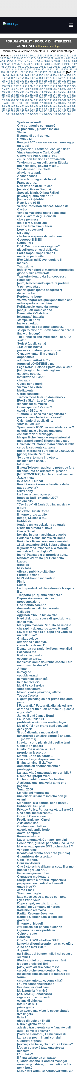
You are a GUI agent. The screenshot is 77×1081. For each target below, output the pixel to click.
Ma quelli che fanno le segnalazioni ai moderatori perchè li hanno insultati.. (43, 439)
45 (72, 58)
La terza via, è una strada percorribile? (44, 772)
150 (31, 75)
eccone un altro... (29, 658)
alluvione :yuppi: (29, 172)
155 (55, 75)
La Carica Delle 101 (30, 719)
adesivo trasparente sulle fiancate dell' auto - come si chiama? (44, 1029)
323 (17, 105)
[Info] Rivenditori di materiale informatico (46, 269)
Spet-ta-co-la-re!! (29, 122)
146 (13, 75)
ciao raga (23, 380)
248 (41, 92)
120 (42, 69)
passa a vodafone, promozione (39, 350)
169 (45, 78)
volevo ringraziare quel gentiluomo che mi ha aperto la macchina (44, 301)
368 (8, 114)
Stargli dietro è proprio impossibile (41, 880)
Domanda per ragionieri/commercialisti (44, 648)
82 (42, 64)
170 (50, 78)
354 (13, 111)
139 (54, 72)
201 (45, 83)
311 (36, 103)
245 (27, 92)
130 (12, 72)
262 (31, 94)
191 (74, 80)
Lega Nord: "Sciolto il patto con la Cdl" (44, 367)
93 (2, 66)
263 (36, 94)
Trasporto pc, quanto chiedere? (39, 595)
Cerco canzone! (28, 393)
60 (45, 61)
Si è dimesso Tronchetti (33, 169)
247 (36, 92)
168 (41, 78)
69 (75, 61)
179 (17, 80)
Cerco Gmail (26, 531)
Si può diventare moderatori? (37, 732)
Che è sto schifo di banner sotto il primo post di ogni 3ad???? (45, 868)
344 (41, 108)
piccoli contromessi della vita (37, 249)
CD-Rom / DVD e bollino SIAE (38, 940)
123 (56, 69)
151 (36, 75)
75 (18, 64)
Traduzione (25, 266)
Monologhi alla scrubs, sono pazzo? (42, 802)
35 (38, 58)
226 (13, 89)
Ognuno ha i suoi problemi (36, 930)
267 (55, 94)
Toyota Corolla (27, 695)
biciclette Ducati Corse (33, 511)
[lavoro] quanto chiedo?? (35, 196)
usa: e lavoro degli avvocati (36, 216)
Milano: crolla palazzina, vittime (39, 692)
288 (3, 100)
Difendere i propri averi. (33, 776)
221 (64, 86)
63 (55, 61)
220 (59, 86)
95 (9, 66)
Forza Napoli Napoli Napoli (36, 253)
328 (41, 105)
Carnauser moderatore (33, 876)
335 (74, 105)
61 (48, 61)
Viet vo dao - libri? (30, 387)
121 (47, 69)
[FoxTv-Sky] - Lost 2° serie (35, 400)
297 (45, 100)
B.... (19, 591)
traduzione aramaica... (32, 910)
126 (70, 69)
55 (28, 61)
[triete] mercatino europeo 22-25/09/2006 (45, 450)
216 (41, 86)
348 (59, 108)
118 (33, 69)
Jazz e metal (25, 477)
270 (69, 94)
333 (64, 105)
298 (50, 100)
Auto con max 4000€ (31, 947)
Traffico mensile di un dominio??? (41, 397)
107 (60, 66)
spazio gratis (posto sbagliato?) (39, 289)
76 (21, 64)
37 (45, 58)
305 (8, 103)
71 (5, 64)
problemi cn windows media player (41, 722)
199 (36, 83)
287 (74, 97)
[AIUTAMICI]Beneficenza (34, 994)
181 (27, 80)
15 (48, 55)
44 (68, 58)
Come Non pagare (30, 745)
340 (22, 108)
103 (41, 66)
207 (74, 83)
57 (35, 61)
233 (45, 89)
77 (25, 64)
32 (28, 58)
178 (13, 80)
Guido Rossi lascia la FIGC (36, 749)
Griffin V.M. (24, 139)
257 (8, 94)
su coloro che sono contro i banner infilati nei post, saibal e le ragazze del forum (43, 974)
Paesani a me (26, 652)
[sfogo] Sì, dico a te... (32, 517)
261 (27, 94)
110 (74, 66)
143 (74, 72)
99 (23, 66)
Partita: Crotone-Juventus (35, 913)
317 (64, 103)
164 (22, 78)
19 (61, 55)
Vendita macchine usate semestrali (41, 212)
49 (8, 61)
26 (8, 58)
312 (41, 103)
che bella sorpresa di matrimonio (40, 236)
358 (31, 111)
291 (17, 100)
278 (31, 97)
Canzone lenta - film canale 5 (37, 353)
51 (15, 61)
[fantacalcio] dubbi (30, 199)
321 (8, 105)
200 (41, 83)
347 (55, 108)
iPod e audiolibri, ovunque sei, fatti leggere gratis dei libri (41, 962)
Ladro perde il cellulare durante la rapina (45, 588)
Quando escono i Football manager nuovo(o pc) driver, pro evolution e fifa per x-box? (44, 1064)
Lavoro (22, 561)
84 (48, 64)
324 (22, 105)
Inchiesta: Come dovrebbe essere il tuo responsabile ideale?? (45, 663)
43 (65, 58)
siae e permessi (28, 219)
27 (11, 58)
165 (27, 78)
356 (22, 111)
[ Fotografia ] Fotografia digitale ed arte (44, 705)
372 (27, 114)
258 (13, 94)
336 (3, 108)
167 (36, 78)
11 (34, 55)
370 (17, 114)
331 (55, 105)
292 (22, 100)
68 (72, 61)
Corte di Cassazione (31, 816)
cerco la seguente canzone (36, 447)
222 (69, 86)
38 (48, 58)
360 (41, 111)
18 (58, 55)
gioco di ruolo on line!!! (33, 1020)
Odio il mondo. (27, 859)
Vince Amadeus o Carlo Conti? (39, 152)
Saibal (21, 585)
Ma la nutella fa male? (32, 990)
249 (45, 92)
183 (36, 80)
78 (28, 64)
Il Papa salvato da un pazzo (36, 1057)
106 (55, 66)
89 (65, 64)
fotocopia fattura (29, 688)
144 (3, 75)
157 (64, 75)
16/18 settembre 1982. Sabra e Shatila (43, 544)
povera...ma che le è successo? (39, 417)
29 (18, 58)
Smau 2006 (25, 789)
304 (4, 103)
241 (8, 92)
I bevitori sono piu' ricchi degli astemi (43, 742)
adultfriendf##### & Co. (33, 360)
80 (35, 64)
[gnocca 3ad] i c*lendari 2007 (37, 497)
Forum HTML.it (18, 41)
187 (55, 80)
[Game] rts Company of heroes (39, 906)
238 (69, 89)
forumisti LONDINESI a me (35, 363)
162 (13, 78)
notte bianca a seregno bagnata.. (40, 326)
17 (54, 55)
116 (24, 69)
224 (3, 89)
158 (69, 75)
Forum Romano (28, 574)
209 (8, 86)
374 (36, 114)
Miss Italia (24, 568)
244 (22, 92)
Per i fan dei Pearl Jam (33, 987)
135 (35, 72)
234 (50, 89)
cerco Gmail (25, 890)
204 (59, 83)
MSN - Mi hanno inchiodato (36, 578)
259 (17, 94)
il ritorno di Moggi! (30, 923)
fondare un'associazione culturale (41, 524)
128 (3, 72)
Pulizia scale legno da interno (38, 306)
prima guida (25, 1007)
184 (41, 80)
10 (31, 55)
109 (69, 66)
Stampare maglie (29, 893)
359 (36, 111)
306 (13, 103)
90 (68, 64)
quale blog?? (26, 886)
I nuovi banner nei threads (35, 983)
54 (25, 61)
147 (17, 75)
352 (3, 111)
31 (25, 58)
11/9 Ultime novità (29, 346)
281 (45, 97)
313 (45, 103)
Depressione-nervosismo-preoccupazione (35, 600)
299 (55, 100)
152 (41, 75)
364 (59, 111)
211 (17, 86)
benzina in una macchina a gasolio (41, 534)
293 (27, 100)
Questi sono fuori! (30, 383)
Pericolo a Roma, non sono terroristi (42, 541)
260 (22, 94)
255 (74, 92)
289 (8, 100)
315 (55, 103)
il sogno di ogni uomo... (33, 135)
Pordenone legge (29, 296)
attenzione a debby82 (32, 641)
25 (5, 58)
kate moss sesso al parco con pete (41, 896)
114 (15, 69)
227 (17, 89)
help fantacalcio (28, 682)
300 (59, 100)
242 (13, 92)
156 (59, 75)
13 (41, 55)
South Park (25, 243)
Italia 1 (21, 1017)
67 (68, 61)
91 (72, 64)
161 (8, 78)
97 (16, 66)
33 (31, 58)
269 (64, 94)
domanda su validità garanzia (38, 608)
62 (52, 61)
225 (8, 89)
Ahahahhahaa (27, 175)
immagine (24, 672)
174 (69, 78)
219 (55, 86)
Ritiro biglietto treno (31, 1024)
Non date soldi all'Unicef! (35, 186)
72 (8, 64)
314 (50, 103)
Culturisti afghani (29, 1040)
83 (45, 64)
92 (75, 64)
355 (17, 111)
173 (64, 78)
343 (36, 108)
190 (69, 80)
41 (58, 58)
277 (27, 97)
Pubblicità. (24, 521)
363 (55, 111)
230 (31, 89)
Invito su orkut (27, 323)
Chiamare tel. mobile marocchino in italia (45, 444)
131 (17, 72)
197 (27, 83)
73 (11, 64)
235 (55, 89)
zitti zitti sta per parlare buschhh (39, 926)
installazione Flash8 (31, 377)
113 (11, 69)
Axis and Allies (27, 823)
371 (22, 114)
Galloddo (23, 611)
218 (50, 86)
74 (15, 64)
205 (64, 83)
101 (32, 66)
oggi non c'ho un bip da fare (37, 615)
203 (55, 83)
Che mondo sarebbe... (32, 605)
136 (40, 72)
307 (18, 103)
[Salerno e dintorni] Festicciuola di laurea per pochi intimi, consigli (41, 1036)
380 (64, 114)
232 (41, 89)
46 (75, 58)
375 (41, 114)
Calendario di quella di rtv (35, 420)
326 (31, 105)
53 (21, 61)
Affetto (22, 668)
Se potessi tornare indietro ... (37, 457)
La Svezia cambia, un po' (34, 494)
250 (50, 92)
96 (13, 66)
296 (41, 100)
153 (45, 75)
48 (5, 61)
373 (31, 114)
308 (22, 103)
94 (6, 66)
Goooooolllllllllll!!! (29, 239)
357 (27, 111)
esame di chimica (29, 1000)
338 (13, 108)
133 (26, 72)
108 (64, 66)
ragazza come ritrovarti (33, 997)
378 (55, 114)
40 (55, 58)
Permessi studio (28, 836)
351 (74, 108)
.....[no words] (26, 739)
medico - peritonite (30, 256)
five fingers (25, 1014)
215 (36, 86)
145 (8, 75)
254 (69, 92)
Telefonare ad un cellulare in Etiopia (42, 162)
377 (50, 114)
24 (1, 58)
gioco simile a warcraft (33, 273)
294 (31, 100)
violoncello (25, 501)
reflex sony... (26, 491)
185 (45, 80)
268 (59, 94)
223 (74, 86)
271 (74, 94)
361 (45, 111)
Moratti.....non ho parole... (35, 755)
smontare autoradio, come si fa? (40, 980)
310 (32, 103)
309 (27, 103)
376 (45, 114)
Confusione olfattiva (31, 826)
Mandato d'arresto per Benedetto (40, 558)
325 (27, 105)
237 (64, 89)
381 (69, 114)
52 (18, 61)
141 (63, 72)
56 (31, 61)
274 (13, 97)
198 (31, 83)
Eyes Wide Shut (28, 900)
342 (31, 108)
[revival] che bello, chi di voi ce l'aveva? (45, 1044)
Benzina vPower (28, 863)
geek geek (24, 729)
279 (36, 97)
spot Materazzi (27, 675)
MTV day (23, 232)
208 (4, 86)
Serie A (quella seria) (31, 343)
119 (38, 69)
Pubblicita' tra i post (31, 806)
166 (31, 78)
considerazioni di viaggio (35, 434)
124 (61, 69)
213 (27, 86)
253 (64, 92)
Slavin (21, 132)
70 (1, 64)
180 (22, 80)
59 (42, 61)
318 (69, 103)
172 (59, 78)
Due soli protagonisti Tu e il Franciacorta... (36, 181)
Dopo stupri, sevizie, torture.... (38, 903)
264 (41, 94)
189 (64, 80)
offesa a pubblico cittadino (36, 571)
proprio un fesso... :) (31, 752)
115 (20, 69)
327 (36, 105)
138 (49, 72)
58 (38, 61)
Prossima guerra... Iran (33, 873)
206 (69, 83)
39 (52, 58)
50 (11, 61)
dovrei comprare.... (30, 833)
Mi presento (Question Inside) (38, 129)
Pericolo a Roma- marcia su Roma (41, 538)
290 (13, 100)
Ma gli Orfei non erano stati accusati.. (43, 725)
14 (44, 55)
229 (27, 89)
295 (36, 100)
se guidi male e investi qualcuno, (40, 430)
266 (50, 94)
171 (55, 78)
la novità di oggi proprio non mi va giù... (45, 943)
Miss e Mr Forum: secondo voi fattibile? (45, 1071)
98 (19, 66)
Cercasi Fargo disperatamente (38, 759)
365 (64, 111)
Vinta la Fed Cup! (29, 424)
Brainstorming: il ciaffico (34, 762)
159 (74, 75)
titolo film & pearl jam (32, 222)
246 (31, 92)
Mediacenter (26, 390)
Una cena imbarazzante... (35, 812)
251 (55, 92)
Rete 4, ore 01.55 (29, 202)
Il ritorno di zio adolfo (32, 514)
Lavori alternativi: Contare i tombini (42, 839)
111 (2, 69)
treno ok (23, 564)
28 (15, 58)
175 (74, 78)
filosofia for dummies (32, 403)
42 (62, 58)
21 (68, 55)
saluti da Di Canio (29, 410)
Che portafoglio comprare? (36, 125)
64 (58, 61)
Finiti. (21, 581)
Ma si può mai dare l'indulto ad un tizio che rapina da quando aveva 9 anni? (44, 627)
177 (8, 80)
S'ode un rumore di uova (34, 528)
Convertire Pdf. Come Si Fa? (37, 155)
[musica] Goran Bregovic (35, 189)
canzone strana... (29, 373)
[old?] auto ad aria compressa (38, 967)
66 (65, 61)
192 (3, 83)
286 (69, 97)
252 (59, 92)
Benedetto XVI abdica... (33, 313)
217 (45, 86)
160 (3, 78)
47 (1, 61)
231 (36, 89)
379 (59, 114)
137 (45, 72)
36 (42, 58)
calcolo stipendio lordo (33, 829)
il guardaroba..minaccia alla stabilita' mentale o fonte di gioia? (42, 549)
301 (64, 100)
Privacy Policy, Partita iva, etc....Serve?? (45, 809)
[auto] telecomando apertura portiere (43, 283)
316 (59, 103)
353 (8, 111)
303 (74, 100)
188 (59, 80)
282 (50, 97)
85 (52, 64)
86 (55, 64)
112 (6, 69)
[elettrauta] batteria (30, 316)
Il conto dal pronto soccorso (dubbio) (43, 853)
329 (45, 105)
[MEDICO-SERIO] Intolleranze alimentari (45, 474)
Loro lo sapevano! (30, 229)
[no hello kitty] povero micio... (38, 165)
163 (17, 78)
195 (17, 83)
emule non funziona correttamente (41, 159)
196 (22, 83)
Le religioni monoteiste (33, 792)
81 (38, 64)
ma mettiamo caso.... (31, 460)
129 (7, 72)
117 (29, 69)
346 (50, 108)
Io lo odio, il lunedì (30, 481)
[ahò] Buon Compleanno (34, 310)
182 (31, 80)
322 (13, 105)
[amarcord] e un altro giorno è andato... (44, 735)
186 (50, 80)
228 (22, 89)
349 (64, 108)
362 (50, 111)
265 (45, 94)
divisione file (26, 293)
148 (22, 75)
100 (27, 66)
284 (59, 97)
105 (50, 66)
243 (17, 92)
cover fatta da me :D (31, 645)
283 (55, 97)
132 (21, 72)
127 (75, 69)
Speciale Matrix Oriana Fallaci (38, 192)
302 (69, 100)
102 (36, 66)
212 (22, 86)
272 (3, 97)
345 (45, 108)
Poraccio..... (25, 937)
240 (3, 92)
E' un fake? (25, 1054)
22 (71, 55)
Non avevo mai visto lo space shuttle (43, 1010)
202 (50, 83)
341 (27, 108)
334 (69, 105)
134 (31, 72)
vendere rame (27, 849)
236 (59, 89)
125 (66, 69)
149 (27, 75)
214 (31, 86)
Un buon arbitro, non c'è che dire (40, 779)
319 (74, 103)
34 (35, 58)
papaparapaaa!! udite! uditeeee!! (40, 883)
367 (74, 111)
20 (64, 55)
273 (8, 97)
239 (74, 89)
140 (59, 72)
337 (8, 108)
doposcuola (25, 357)
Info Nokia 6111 (28, 1004)
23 (74, 55)
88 (62, 64)
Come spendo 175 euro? (34, 407)
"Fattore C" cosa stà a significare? (41, 414)
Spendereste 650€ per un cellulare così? (45, 427)
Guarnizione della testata (34, 856)
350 (69, 108)
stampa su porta (28, 320)
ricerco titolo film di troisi (34, 226)
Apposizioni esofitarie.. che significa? (43, 149)
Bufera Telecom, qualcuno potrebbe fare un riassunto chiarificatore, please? (45, 469)
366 (69, 111)
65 (62, 61)
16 (51, 55)
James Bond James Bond (35, 715)
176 (3, 80)
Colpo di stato (27, 933)
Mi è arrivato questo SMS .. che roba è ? (45, 846)
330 (50, 105)
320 (3, 105)
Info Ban (23, 464)
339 (17, 108)
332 (59, 105)
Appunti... (24, 950)
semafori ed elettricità (32, 678)
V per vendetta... (28, 286)
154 (50, 75)
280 (41, 97)
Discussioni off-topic (60, 51)
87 (58, 64)
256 (3, 94)
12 (37, 55)
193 (8, 83)
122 (52, 69)
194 (13, 83)
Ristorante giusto (29, 655)
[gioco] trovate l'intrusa (33, 454)
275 (17, 97)
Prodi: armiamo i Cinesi (33, 819)
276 (22, 97)
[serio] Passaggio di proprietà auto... (42, 554)
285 (64, 97)
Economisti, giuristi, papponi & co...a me (45, 843)
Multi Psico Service (30, 685)
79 (31, 64)
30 (21, 58)
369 (13, 114)
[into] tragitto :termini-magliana (39, 370)
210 (13, 86)
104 (46, 66)
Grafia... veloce (27, 638)
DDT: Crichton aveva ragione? (38, 246)
